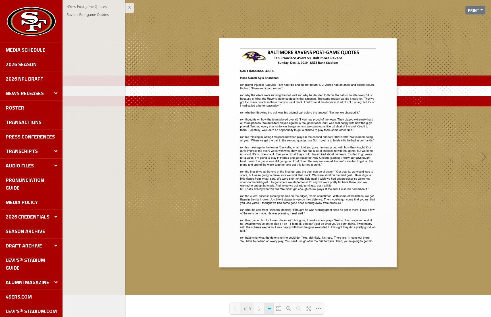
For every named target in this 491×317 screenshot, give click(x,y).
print (473, 10)
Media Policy (22, 202)
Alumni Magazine (27, 282)
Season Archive (25, 231)
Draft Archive (24, 245)
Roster (15, 108)
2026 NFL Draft (24, 79)
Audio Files (20, 165)
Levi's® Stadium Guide (25, 264)
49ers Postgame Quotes (87, 6)
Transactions (23, 122)
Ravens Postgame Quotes (88, 14)
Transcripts (22, 151)
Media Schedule (25, 50)
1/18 (247, 308)
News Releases (25, 93)
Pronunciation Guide (25, 184)
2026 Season (21, 64)
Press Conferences (30, 136)
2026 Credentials (27, 217)
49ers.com (19, 297)
